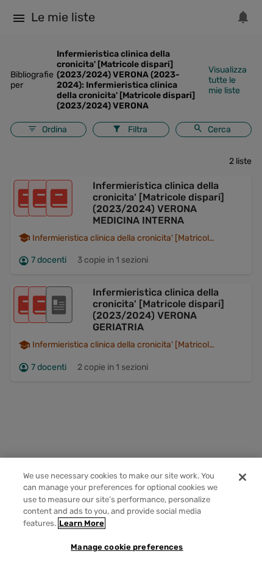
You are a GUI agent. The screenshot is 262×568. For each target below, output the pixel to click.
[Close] (242, 477)
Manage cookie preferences (127, 547)
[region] (131, 513)
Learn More (81, 523)
